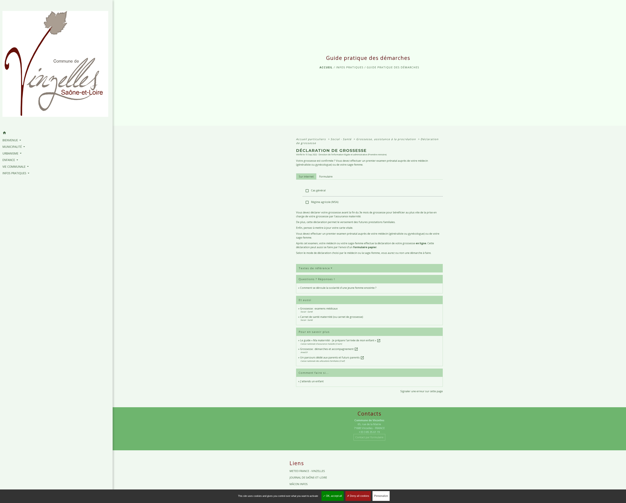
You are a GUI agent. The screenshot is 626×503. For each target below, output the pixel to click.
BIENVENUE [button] (10, 140)
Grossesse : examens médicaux (319, 308)
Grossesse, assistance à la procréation (386, 139)
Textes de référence (314, 268)
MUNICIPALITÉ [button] (12, 147)
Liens (297, 463)
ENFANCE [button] (9, 160)
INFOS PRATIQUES (350, 67)
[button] (56, 133)
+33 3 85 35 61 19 (369, 432)
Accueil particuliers (311, 139)
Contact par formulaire (369, 437)
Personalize (381, 496)
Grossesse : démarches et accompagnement (329, 349)
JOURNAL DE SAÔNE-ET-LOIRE (308, 477)
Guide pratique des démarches (393, 67)
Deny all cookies (359, 496)
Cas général (315, 191)
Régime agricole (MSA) (321, 202)
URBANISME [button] (10, 153)
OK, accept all (333, 496)
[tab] (306, 176)
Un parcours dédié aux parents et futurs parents (332, 357)
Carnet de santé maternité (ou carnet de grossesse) (331, 317)
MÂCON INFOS (299, 484)
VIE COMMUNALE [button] (14, 167)
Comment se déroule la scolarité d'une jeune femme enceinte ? (338, 288)
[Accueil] (56, 65)
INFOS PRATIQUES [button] (14, 173)
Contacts (369, 413)
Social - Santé (341, 139)
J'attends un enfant (312, 381)
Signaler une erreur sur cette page (421, 391)
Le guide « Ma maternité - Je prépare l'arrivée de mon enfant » (340, 340)
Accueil (326, 67)
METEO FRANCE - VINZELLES (307, 471)
